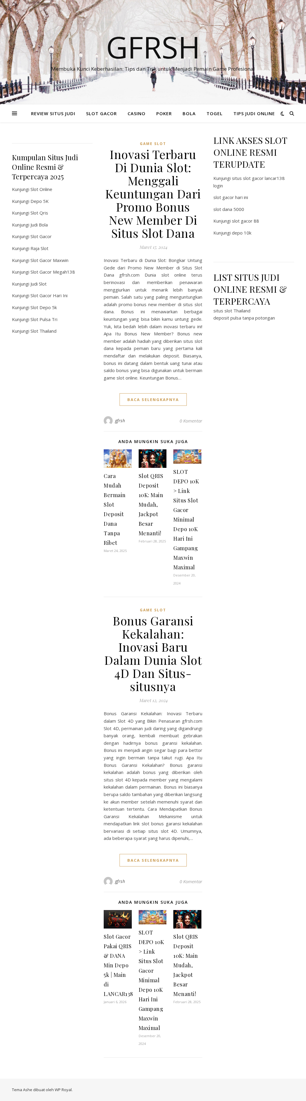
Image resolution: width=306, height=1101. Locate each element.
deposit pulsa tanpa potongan (244, 318)
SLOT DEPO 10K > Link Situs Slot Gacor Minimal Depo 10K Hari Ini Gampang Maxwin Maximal (186, 519)
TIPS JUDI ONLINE (254, 113)
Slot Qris (39, 213)
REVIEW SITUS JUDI (53, 113)
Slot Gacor (41, 236)
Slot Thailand (43, 331)
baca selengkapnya (153, 399)
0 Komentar (191, 421)
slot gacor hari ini (230, 197)
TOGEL (214, 113)
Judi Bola (39, 225)
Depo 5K (39, 201)
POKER (164, 113)
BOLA (189, 113)
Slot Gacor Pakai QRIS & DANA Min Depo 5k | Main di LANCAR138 (118, 965)
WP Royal (63, 1089)
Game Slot (153, 143)
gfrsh (120, 420)
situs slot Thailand (231, 311)
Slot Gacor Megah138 (52, 272)
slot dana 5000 (228, 209)
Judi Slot (38, 284)
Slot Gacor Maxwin (49, 260)
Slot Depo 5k (43, 307)
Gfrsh (153, 47)
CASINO (137, 113)
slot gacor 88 (245, 221)
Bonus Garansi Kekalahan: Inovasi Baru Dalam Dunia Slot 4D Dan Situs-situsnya (153, 653)
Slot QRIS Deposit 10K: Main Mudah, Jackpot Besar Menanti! (151, 504)
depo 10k (241, 233)
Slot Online (41, 189)
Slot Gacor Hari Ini (49, 295)
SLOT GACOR (101, 113)
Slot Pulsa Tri (43, 319)
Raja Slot (39, 248)
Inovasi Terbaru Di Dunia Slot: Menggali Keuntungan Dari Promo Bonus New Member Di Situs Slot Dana (153, 193)
